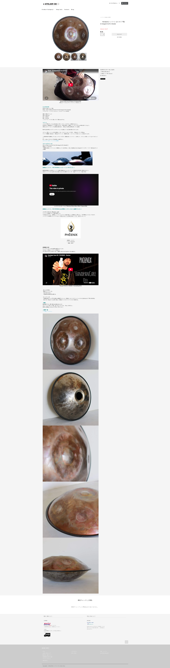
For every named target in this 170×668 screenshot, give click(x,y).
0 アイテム (125, 3)
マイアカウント (114, 3)
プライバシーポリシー (47, 658)
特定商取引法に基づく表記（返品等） (107, 69)
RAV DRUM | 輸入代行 (104, 653)
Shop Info (59, 9)
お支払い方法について (47, 653)
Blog (72, 9)
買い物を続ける (103, 75)
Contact (66, 9)
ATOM (75, 653)
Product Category (47, 9)
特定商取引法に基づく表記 (47, 656)
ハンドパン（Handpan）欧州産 (105, 17)
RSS (72, 653)
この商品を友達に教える (105, 71)
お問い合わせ (45, 660)
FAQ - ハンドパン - (104, 651)
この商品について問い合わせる (106, 73)
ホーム (44, 651)
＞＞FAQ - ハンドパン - (48, 311)
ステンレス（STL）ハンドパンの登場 (50, 140)
